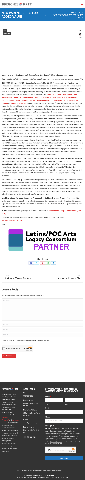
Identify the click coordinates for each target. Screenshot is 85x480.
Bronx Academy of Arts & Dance (59, 95)
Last (66, 404)
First (46, 404)
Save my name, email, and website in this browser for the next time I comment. (26, 340)
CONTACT (49, 478)
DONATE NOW (64, 478)
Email (47, 408)
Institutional (7, 33)
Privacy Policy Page (56, 442)
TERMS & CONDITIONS (38, 478)
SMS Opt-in (49, 426)
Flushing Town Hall (18, 103)
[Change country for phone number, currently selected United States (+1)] (47, 421)
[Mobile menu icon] (82, 4)
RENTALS (56, 478)
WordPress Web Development (33, 475)
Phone (47, 417)
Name (48, 397)
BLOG (18, 478)
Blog (5, 30)
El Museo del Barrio (71, 97)
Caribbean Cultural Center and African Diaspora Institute (41, 97)
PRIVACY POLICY (26, 478)
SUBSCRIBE (64, 458)
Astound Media (49, 475)
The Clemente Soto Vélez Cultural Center (52, 100)
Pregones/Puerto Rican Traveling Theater (18, 100)
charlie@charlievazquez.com (12, 220)
